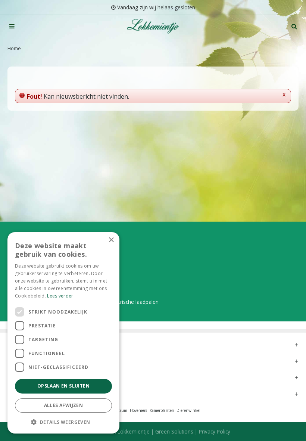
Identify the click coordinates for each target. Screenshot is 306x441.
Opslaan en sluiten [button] (63, 386)
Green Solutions (174, 431)
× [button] (111, 240)
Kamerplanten (162, 410)
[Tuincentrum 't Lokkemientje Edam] (153, 26)
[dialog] (63, 333)
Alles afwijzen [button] (63, 405)
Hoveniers (138, 410)
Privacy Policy (214, 431)
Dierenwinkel (188, 410)
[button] (63, 421)
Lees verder (60, 296)
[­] (11, 26)
